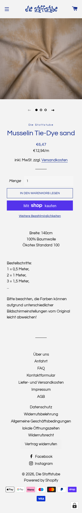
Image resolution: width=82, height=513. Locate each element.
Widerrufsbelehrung (41, 414)
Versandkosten (54, 160)
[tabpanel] (41, 58)
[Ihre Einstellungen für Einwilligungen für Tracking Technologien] (74, 505)
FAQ (41, 368)
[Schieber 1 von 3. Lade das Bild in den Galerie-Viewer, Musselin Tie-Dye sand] (36, 110)
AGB (41, 397)
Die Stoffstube (48, 474)
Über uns (41, 354)
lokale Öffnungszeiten (41, 428)
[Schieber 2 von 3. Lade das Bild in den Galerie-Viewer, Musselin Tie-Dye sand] (41, 110)
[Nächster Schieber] (53, 110)
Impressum (41, 390)
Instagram (43, 464)
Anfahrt (41, 361)
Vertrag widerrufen (41, 444)
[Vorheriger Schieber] (29, 110)
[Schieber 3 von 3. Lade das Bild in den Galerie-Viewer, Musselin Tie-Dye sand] (45, 110)
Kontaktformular (41, 375)
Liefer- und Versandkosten (41, 382)
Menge (15, 181)
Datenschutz (41, 407)
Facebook (43, 457)
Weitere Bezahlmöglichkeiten (40, 216)
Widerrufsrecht (41, 435)
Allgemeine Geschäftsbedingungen (41, 421)
